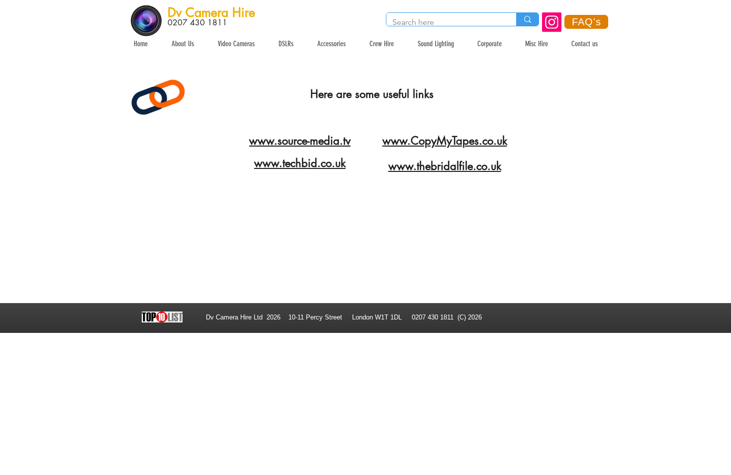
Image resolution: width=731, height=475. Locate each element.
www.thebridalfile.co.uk (444, 166)
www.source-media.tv (300, 141)
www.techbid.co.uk (300, 163)
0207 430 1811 (197, 22)
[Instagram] (551, 22)
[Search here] (527, 19)
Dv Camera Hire (211, 12)
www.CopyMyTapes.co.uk (444, 141)
